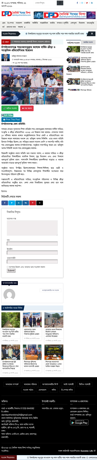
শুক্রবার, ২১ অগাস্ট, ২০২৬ (11, 373)
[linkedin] (92, 3)
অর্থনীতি (35, 23)
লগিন (54, 390)
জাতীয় (52, 23)
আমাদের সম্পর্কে (12, 384)
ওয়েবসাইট (11, 258)
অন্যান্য (20, 27)
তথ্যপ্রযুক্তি (90, 23)
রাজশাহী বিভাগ (31, 41)
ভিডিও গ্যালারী (84, 384)
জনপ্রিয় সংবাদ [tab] (88, 42)
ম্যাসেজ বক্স (11, 218)
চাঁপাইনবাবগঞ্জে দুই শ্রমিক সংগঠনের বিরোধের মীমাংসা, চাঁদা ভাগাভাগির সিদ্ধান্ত (10, 365)
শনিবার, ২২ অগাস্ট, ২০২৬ (11, 341)
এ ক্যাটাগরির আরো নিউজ (12, 308)
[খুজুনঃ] (60, 3)
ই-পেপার (11, 23)
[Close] (90, 34)
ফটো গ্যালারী (69, 384)
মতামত (23, 41)
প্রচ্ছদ (6, 42)
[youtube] (82, 3)
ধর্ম (3, 27)
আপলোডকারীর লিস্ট (50, 384)
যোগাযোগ (42, 390)
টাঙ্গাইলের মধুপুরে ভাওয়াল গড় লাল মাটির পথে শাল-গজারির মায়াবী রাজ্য (47, 33)
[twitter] (87, 3)
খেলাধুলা (74, 23)
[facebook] (77, 3)
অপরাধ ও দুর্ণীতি (62, 23)
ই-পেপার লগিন (67, 390)
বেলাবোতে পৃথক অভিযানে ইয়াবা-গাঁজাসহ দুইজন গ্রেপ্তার (31, 331)
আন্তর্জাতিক (44, 23)
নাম (8, 240)
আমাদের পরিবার (30, 384)
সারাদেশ (19, 23)
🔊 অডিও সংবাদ (10, 108)
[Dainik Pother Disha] (16, 12)
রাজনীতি (27, 23)
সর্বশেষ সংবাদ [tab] (73, 43)
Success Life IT (88, 451)
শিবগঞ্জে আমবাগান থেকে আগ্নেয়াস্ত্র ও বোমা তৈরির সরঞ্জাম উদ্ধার (54, 364)
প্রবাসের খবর (11, 27)
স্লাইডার (47, 41)
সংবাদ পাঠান (28, 390)
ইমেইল (9, 249)
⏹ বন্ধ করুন (27, 108)
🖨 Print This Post (11, 119)
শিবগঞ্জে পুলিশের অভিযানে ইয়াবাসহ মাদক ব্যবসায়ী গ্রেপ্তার (31, 364)
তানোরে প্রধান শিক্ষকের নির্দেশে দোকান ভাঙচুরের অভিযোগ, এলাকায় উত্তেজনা (54, 333)
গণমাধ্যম (17, 41)
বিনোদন (82, 23)
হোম (3, 23)
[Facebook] (4, 203)
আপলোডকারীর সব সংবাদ (50, 290)
